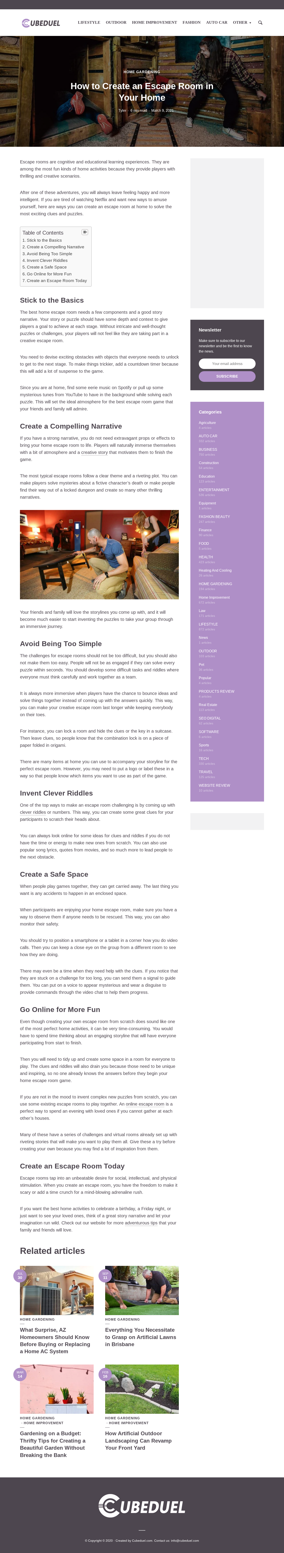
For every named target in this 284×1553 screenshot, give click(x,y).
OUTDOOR (116, 22)
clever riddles (33, 812)
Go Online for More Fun (49, 274)
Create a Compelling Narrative (55, 247)
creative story (94, 452)
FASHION (192, 22)
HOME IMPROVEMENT (154, 22)
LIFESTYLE (89, 22)
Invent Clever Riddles (47, 260)
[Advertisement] (227, 233)
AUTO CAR (216, 22)
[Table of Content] (85, 232)
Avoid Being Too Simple (49, 253)
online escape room (145, 1104)
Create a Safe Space (47, 267)
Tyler (122, 110)
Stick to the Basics (44, 240)
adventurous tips (141, 1222)
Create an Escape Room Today (57, 280)
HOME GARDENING (142, 72)
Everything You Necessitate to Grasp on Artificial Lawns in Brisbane (140, 1337)
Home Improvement (43, 1423)
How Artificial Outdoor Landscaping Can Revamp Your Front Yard (138, 1440)
